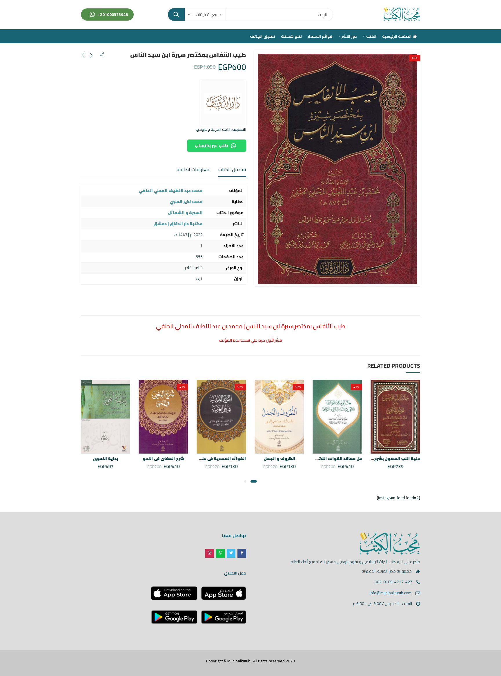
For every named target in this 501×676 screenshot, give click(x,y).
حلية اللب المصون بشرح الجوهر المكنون (381, 458)
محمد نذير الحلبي (186, 201)
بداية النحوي (105, 458)
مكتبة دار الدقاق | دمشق (178, 223)
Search (176, 14)
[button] (253, 481)
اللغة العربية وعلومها (213, 129)
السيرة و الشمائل (185, 212)
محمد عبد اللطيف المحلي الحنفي (171, 190)
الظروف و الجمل (279, 458)
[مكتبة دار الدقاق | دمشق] (223, 103)
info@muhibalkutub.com (390, 593)
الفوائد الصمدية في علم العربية (215, 458)
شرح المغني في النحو (163, 458)
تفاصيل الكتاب (232, 169)
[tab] (232, 170)
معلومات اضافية (193, 169)
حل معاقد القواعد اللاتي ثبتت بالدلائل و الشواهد (314, 458)
